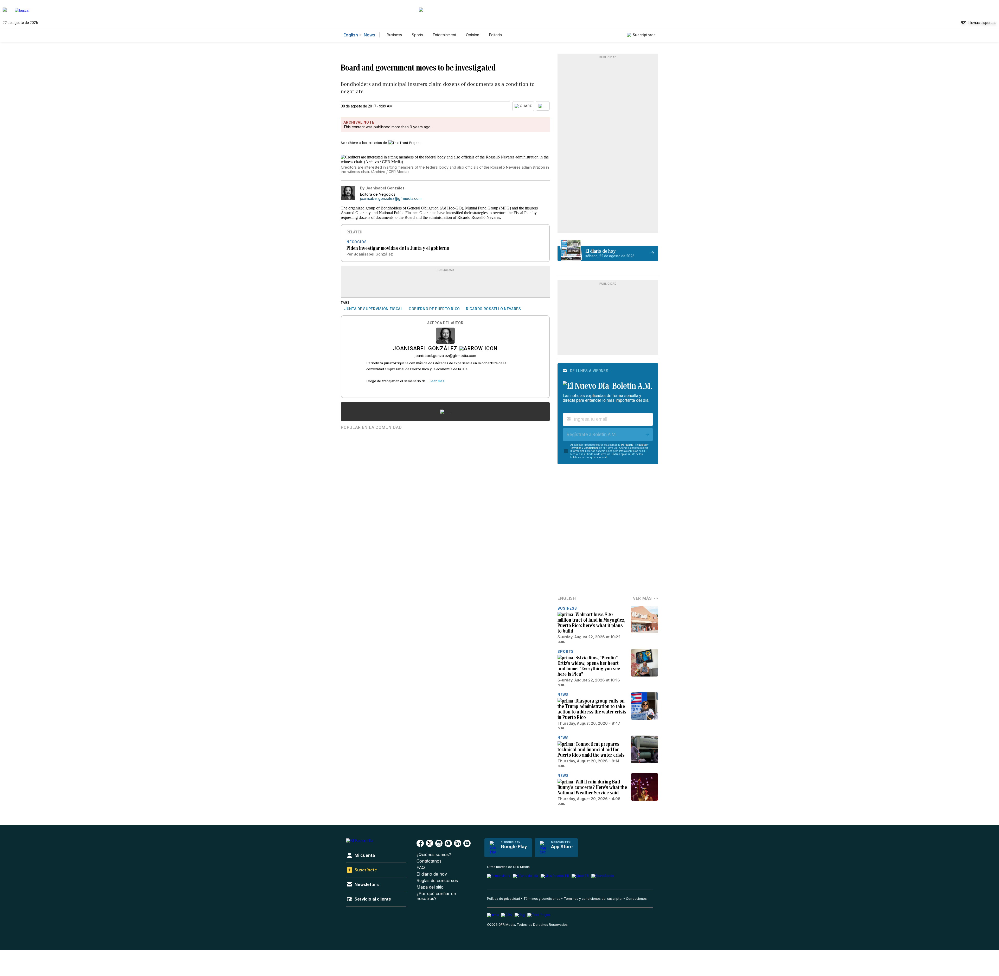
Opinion (472, 35)
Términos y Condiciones (584, 447)
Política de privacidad (503, 899)
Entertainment (444, 35)
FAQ (421, 867)
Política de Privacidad (634, 444)
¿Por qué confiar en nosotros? (436, 896)
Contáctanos (429, 861)
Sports (417, 35)
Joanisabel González (425, 349)
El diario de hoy (432, 874)
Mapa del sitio (430, 887)
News (369, 34)
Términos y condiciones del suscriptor (593, 899)
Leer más (437, 380)
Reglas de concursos (437, 880)
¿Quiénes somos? (434, 854)
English (350, 34)
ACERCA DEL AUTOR (445, 323)
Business (394, 35)
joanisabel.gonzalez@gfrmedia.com (390, 198)
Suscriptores (644, 35)
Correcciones (636, 899)
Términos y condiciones (541, 899)
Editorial (496, 35)
